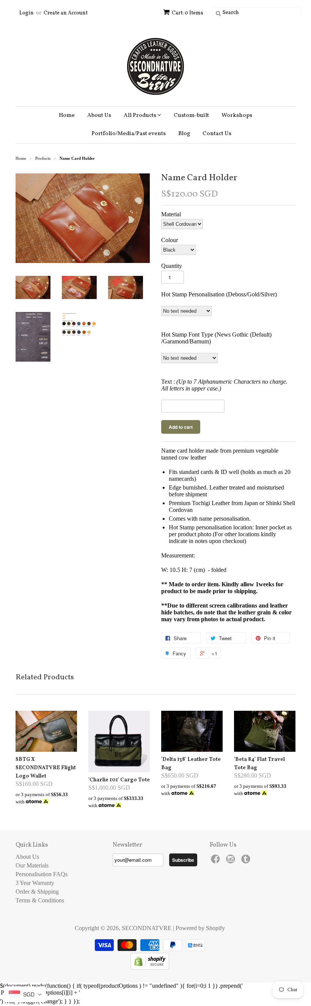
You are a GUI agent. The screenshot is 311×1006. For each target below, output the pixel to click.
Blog (184, 134)
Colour (169, 240)
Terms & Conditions (40, 900)
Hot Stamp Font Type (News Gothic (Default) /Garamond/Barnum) (216, 338)
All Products (140, 116)
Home (67, 116)
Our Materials (32, 865)
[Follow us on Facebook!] (216, 861)
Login (26, 13)
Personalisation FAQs (42, 874)
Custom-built (191, 116)
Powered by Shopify (200, 928)
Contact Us (217, 134)
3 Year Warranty (35, 883)
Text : (224, 385)
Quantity (171, 266)
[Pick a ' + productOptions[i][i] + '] (155, 993)
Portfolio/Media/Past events (128, 134)
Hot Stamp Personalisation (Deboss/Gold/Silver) (219, 294)
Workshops (236, 116)
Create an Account (66, 13)
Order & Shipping (37, 891)
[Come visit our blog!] (247, 861)
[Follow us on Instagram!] (231, 861)
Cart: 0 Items (187, 13)
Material (171, 214)
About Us (99, 116)
